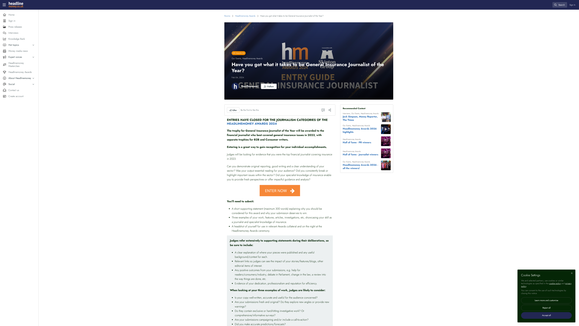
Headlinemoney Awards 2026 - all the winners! (360, 166)
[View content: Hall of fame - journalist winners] (386, 153)
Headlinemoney (250, 86)
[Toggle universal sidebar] (4, 5)
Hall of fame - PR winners (357, 142)
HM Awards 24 (238, 53)
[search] (559, 5)
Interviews (346, 113)
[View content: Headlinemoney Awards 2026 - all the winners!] (386, 165)
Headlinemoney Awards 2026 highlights (360, 130)
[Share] (330, 110)
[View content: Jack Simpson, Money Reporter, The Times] (386, 117)
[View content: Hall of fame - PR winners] (386, 141)
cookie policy (555, 283)
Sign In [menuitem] (572, 4)
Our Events (236, 58)
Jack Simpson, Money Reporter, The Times (360, 118)
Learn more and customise (546, 300)
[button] (269, 86)
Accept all (546, 315)
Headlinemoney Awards (245, 15)
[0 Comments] (323, 110)
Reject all (547, 307)
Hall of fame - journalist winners (360, 154)
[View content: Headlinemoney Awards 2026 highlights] (386, 129)
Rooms (227, 15)
